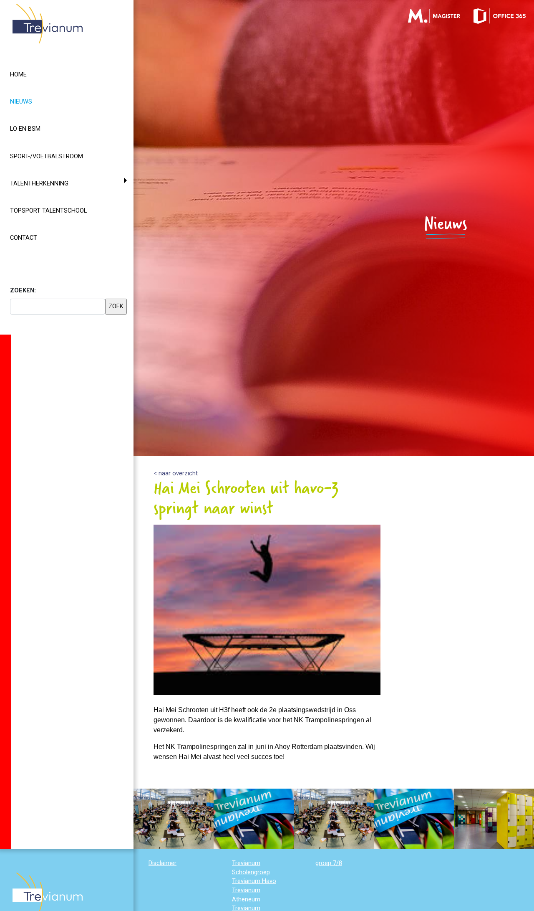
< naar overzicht (176, 473)
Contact (23, 237)
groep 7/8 (328, 863)
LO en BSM (25, 128)
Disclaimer (162, 863)
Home (18, 74)
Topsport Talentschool (48, 210)
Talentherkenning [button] (39, 183)
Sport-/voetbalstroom (46, 156)
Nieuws (36, 101)
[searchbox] (57, 307)
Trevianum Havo (254, 881)
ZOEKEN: (23, 290)
